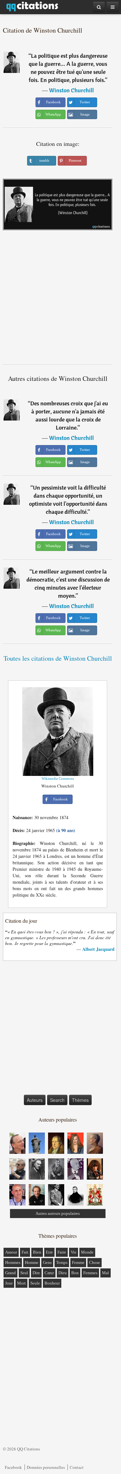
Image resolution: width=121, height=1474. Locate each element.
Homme (31, 1262)
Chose (94, 1262)
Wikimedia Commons (58, 778)
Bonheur (52, 1283)
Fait (25, 1252)
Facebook (13, 1467)
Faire (61, 1252)
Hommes (12, 1262)
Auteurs (35, 1100)
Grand (10, 1272)
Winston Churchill (71, 90)
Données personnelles (46, 1467)
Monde (87, 1252)
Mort (21, 1283)
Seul (24, 1272)
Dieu (62, 1272)
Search (57, 1100)
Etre (49, 1252)
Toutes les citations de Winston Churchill (58, 658)
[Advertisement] (60, 299)
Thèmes (80, 1100)
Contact (77, 1467)
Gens (47, 1262)
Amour (11, 1252)
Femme (78, 1262)
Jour (9, 1283)
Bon (75, 1272)
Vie (73, 1252)
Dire (36, 1272)
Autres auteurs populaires (57, 1213)
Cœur (49, 1272)
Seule (35, 1283)
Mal (105, 1272)
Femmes (90, 1272)
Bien (37, 1252)
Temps (61, 1262)
